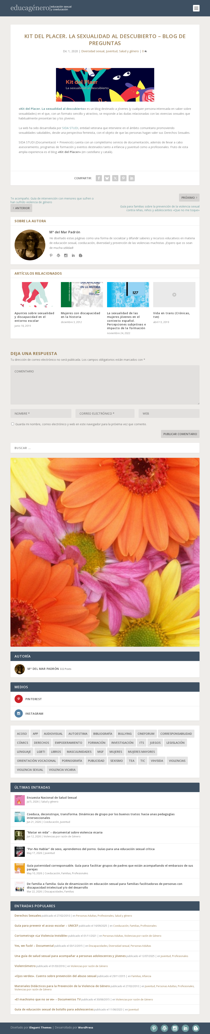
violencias (177, 761)
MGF (100, 752)
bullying (125, 734)
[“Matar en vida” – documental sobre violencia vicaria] (20, 835)
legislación (176, 743)
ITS (141, 743)
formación (96, 743)
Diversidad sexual (92, 51)
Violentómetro (25, 966)
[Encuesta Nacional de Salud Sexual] (20, 800)
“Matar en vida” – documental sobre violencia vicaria (65, 832)
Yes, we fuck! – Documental (34, 946)
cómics (22, 743)
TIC (142, 761)
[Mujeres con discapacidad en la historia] (82, 294)
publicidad (96, 761)
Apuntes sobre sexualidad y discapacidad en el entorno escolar (34, 316)
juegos (155, 743)
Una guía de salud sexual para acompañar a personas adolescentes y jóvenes (70, 956)
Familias (66, 873)
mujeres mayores (141, 752)
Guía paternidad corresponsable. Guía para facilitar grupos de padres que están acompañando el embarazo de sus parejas (110, 867)
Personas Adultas (86, 915)
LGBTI (41, 752)
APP (35, 734)
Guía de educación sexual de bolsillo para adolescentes (54, 1009)
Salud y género (129, 51)
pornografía (72, 761)
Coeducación (51, 822)
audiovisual (53, 734)
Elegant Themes (40, 1027)
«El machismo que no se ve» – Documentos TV (48, 999)
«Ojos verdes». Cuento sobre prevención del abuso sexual (55, 976)
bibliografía (102, 734)
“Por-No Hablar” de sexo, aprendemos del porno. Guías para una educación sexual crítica (91, 849)
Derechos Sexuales (28, 915)
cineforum (146, 734)
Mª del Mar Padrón (64, 232)
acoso (22, 734)
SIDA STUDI (70, 128)
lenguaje (24, 752)
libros (56, 752)
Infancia (146, 976)
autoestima (77, 734)
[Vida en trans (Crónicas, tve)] (174, 294)
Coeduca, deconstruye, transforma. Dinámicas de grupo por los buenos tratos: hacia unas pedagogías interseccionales (101, 816)
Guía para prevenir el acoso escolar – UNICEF (46, 925)
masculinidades (79, 752)
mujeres (116, 752)
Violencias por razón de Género (62, 836)
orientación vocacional (36, 761)
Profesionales (80, 873)
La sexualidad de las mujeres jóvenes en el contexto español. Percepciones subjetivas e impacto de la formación (126, 320)
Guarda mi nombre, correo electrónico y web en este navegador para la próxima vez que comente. (81, 424)
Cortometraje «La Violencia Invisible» (41, 936)
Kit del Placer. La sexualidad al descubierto (52, 109)
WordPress (85, 1027)
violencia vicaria (62, 770)
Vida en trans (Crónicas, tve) (171, 315)
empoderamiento (68, 743)
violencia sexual (30, 770)
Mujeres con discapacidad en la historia (80, 315)
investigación (122, 743)
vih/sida (157, 761)
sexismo (116, 761)
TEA (131, 761)
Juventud (112, 51)
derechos (41, 743)
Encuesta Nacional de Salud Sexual (52, 797)
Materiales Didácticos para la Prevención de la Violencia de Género (62, 986)
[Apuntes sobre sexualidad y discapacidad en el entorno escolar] (36, 294)
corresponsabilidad (176, 734)
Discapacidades (54, 891)
